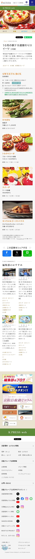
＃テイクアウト (6, 303)
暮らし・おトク (6, 455)
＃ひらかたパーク (7, 361)
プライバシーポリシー (24, 542)
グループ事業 (22, 467)
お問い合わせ (6, 483)
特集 (14, 31)
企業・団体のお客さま (25, 455)
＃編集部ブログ (6, 310)
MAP (16, 83)
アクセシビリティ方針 (24, 545)
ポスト (17, 255)
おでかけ (24, 31)
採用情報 (4, 474)
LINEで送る (27, 255)
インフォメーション (24, 474)
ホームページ (20, 238)
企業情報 (4, 467)
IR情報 (20, 470)
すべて (5, 31)
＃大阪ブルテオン (7, 352)
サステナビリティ (6, 470)
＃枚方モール (6, 305)
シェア (7, 255)
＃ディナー (11, 298)
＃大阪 (12, 65)
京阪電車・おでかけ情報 (10, 446)
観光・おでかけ (23, 451)
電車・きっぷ (5, 451)
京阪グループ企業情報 (18, 2)
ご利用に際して (5, 542)
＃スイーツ (6, 65)
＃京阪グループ (19, 65)
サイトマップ (21, 548)
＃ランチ (4, 298)
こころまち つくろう (7, 477)
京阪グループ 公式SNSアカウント (13, 489)
